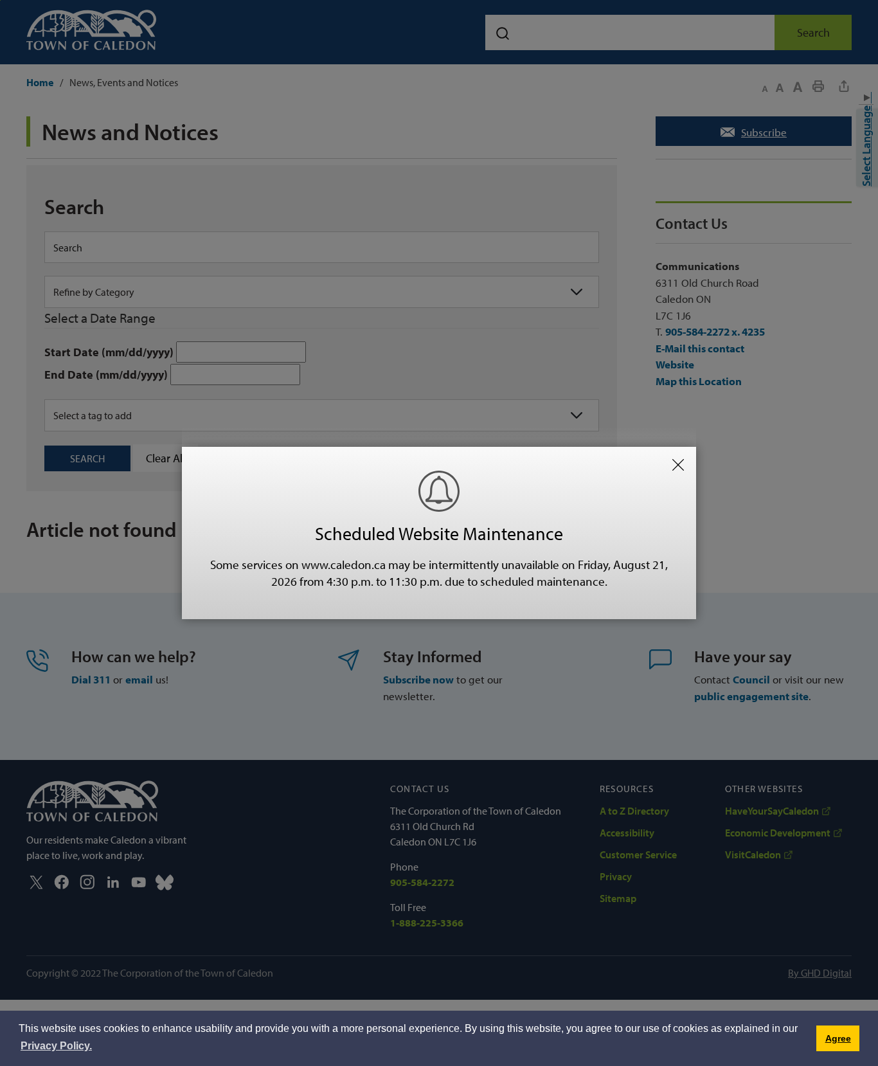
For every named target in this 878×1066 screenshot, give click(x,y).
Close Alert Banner (678, 465)
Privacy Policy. (56, 1045)
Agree (838, 1038)
